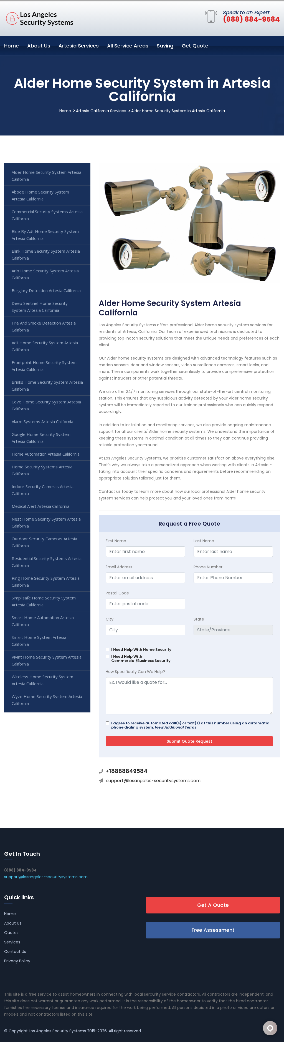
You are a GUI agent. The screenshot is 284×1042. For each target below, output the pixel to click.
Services (12, 942)
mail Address (119, 567)
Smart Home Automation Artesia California (43, 621)
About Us (38, 45)
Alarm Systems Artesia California (42, 421)
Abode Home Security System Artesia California (40, 195)
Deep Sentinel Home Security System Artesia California (40, 306)
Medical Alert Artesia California (40, 506)
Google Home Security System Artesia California (41, 437)
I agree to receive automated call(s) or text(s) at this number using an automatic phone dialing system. (190, 725)
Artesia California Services (101, 111)
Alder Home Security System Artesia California (46, 175)
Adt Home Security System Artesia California (45, 346)
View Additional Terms (175, 727)
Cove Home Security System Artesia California (46, 405)
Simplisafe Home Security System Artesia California (44, 601)
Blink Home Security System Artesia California (46, 254)
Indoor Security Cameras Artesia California (42, 490)
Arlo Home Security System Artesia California (45, 274)
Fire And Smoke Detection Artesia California (44, 326)
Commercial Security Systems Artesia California (47, 215)
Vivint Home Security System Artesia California (47, 660)
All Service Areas (127, 45)
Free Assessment (213, 929)
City (109, 619)
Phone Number (208, 567)
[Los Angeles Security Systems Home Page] (38, 17)
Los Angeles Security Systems (57, 1031)
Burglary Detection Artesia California (46, 290)
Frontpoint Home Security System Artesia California (44, 366)
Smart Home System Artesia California (39, 640)
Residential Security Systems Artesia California (47, 562)
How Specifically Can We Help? (135, 671)
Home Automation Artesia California (46, 454)
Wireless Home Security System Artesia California (42, 680)
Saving (165, 45)
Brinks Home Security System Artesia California (47, 385)
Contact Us (15, 951)
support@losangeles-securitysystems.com (153, 780)
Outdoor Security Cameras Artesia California (44, 542)
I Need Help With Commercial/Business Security (141, 658)
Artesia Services (79, 45)
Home (11, 45)
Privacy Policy (17, 961)
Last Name (204, 541)
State (199, 619)
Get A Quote (213, 905)
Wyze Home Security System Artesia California (47, 700)
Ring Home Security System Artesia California (46, 581)
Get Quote (195, 45)
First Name (116, 541)
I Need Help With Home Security (141, 649)
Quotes (11, 932)
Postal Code (117, 593)
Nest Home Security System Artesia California (46, 522)
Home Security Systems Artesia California (42, 470)
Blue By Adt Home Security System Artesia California (45, 235)
